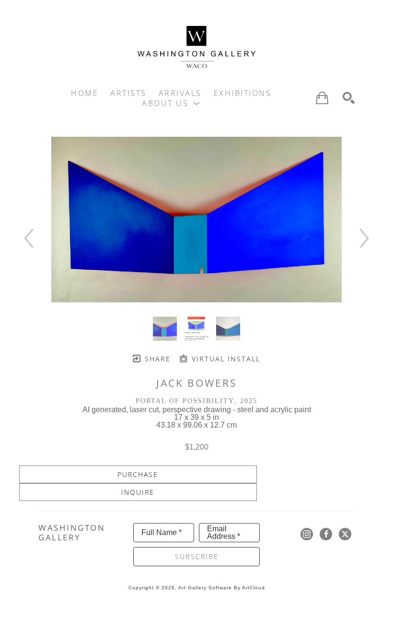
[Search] (349, 98)
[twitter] (345, 534)
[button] (171, 103)
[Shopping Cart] (322, 98)
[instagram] (307, 534)
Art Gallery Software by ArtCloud (221, 587)
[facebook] (326, 534)
